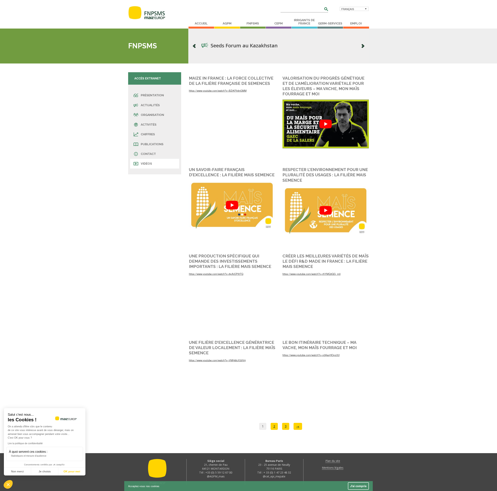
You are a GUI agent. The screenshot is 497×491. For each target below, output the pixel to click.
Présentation (152, 95)
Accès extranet (147, 78)
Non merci (17, 471)
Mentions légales (332, 467)
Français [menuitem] (347, 9)
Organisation (152, 115)
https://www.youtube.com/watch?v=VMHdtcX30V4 (217, 360)
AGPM (227, 23)
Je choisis (45, 471)
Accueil (201, 23)
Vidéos (146, 163)
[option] (278, 46)
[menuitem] (354, 9)
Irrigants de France (304, 21)
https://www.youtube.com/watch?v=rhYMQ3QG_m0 (311, 274)
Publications (152, 144)
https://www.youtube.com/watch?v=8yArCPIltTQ (216, 274)
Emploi (356, 23)
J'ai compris (358, 486)
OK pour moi (71, 471)
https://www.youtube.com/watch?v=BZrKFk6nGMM (218, 90)
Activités (148, 124)
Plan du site (332, 461)
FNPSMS (253, 23)
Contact (148, 154)
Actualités (150, 105)
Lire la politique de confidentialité (25, 443)
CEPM (278, 23)
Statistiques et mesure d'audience (28, 456)
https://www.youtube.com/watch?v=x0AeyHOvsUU (311, 355)
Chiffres (148, 134)
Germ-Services (330, 23)
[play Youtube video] (325, 124)
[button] (8, 484)
